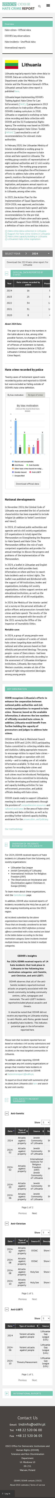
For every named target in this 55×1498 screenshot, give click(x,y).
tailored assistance (14, 808)
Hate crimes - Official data (18, 29)
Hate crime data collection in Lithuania (27, 231)
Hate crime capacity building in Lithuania (27, 236)
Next (34, 1213)
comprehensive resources (33, 805)
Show (37, 1122)
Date (10, 1131)
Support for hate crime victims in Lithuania (29, 233)
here (17, 91)
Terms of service (37, 1485)
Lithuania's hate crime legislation (24, 239)
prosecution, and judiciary (35, 819)
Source (36, 1131)
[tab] (15, 395)
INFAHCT (10, 132)
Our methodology (13, 828)
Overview (9, 24)
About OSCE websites (19, 1485)
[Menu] (48, 5)
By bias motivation (15, 395)
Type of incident (22, 1131)
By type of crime (35, 395)
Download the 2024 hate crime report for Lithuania (27, 263)
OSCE (38, 1480)
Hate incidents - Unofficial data (20, 41)
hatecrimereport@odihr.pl (20, 1074)
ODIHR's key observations (17, 35)
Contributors (20, 895)
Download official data (27, 483)
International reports (15, 47)
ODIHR (17, 1480)
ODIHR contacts (28, 1480)
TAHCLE (23, 104)
